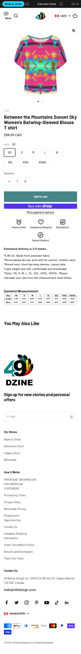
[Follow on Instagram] (26, 602)
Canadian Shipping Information (15, 536)
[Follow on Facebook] (6, 602)
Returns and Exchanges (18, 551)
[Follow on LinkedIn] (66, 602)
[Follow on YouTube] (46, 602)
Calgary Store (12, 453)
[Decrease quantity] (9, 181)
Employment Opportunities (12, 518)
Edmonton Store (47, 4)
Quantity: (9, 173)
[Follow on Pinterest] (36, 602)
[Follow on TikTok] (56, 602)
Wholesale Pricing (15, 509)
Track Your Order (14, 558)
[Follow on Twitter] (16, 602)
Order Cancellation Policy (19, 544)
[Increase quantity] (25, 181)
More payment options (40, 212)
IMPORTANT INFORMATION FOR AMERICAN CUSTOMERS (20, 484)
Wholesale (10, 459)
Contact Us (10, 527)
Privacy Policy (12, 502)
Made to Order (13, 4)
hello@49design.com (20, 590)
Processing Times (15, 495)
